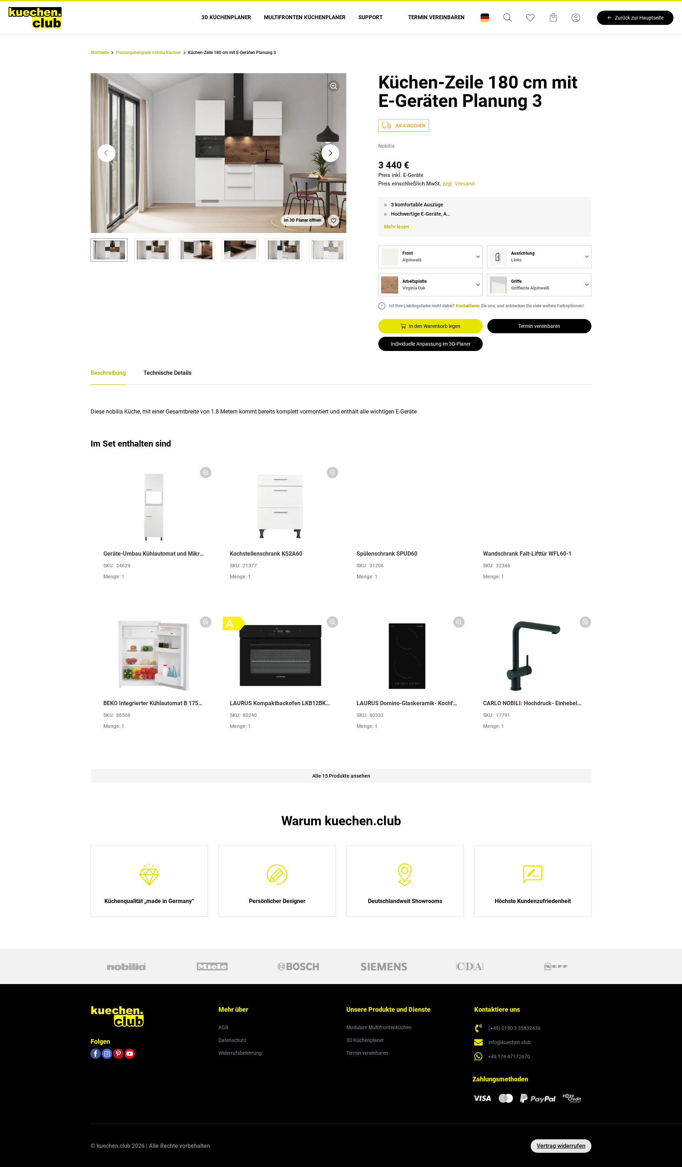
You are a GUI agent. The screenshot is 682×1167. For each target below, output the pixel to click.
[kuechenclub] (35, 17)
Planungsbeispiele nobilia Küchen (148, 52)
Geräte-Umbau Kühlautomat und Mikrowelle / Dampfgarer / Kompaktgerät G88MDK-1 (153, 553)
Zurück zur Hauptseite (639, 18)
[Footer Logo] (117, 1016)
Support (370, 17)
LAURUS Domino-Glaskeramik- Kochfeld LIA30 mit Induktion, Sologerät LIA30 (407, 703)
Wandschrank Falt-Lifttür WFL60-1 (527, 553)
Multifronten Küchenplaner (305, 17)
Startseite (100, 52)
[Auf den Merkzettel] (333, 220)
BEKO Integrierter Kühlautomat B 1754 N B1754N (153, 703)
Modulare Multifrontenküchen (379, 1027)
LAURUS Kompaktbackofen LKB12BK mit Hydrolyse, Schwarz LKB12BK (280, 703)
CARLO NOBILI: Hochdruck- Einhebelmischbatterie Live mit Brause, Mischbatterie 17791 (533, 703)
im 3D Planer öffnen (302, 220)
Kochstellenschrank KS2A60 (266, 553)
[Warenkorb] (553, 18)
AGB (223, 1027)
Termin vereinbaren (436, 17)
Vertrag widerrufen (561, 1145)
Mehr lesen (396, 226)
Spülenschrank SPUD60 (387, 553)
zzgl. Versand (458, 183)
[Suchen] (507, 18)
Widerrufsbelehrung (240, 1053)
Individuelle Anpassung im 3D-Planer (431, 344)
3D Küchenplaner (226, 17)
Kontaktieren (468, 305)
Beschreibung (108, 372)
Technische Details (167, 372)
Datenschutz (232, 1040)
